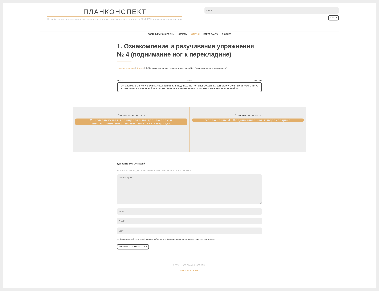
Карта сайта (210, 34)
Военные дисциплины (161, 34)
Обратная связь (189, 270)
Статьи (195, 34)
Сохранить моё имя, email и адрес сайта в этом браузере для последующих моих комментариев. (167, 239)
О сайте (226, 34)
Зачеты (183, 34)
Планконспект (114, 12)
